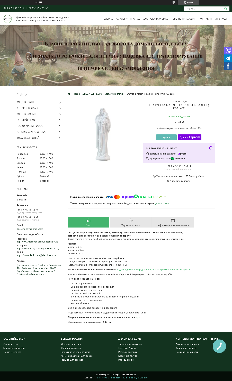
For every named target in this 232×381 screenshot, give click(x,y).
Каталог (120, 18)
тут (138, 317)
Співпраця (221, 18)
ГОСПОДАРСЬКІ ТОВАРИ (30, 125)
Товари (76, 94)
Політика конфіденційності (135, 377)
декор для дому (142, 269)
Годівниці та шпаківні (14, 348)
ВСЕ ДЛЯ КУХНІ (25, 102)
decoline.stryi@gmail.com (30, 228)
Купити (166, 137)
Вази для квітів (126, 359)
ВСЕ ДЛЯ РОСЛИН (26, 114)
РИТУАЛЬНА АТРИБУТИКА (31, 131)
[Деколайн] (8, 18)
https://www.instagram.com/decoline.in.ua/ (38, 248)
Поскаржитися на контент (108, 377)
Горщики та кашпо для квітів (75, 351)
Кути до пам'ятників (186, 348)
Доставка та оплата (155, 18)
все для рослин (161, 269)
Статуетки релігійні (114, 94)
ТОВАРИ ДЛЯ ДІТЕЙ (28, 137)
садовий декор (125, 269)
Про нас (135, 18)
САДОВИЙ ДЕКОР (26, 119)
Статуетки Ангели (127, 348)
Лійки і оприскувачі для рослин (77, 355)
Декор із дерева (12, 351)
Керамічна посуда (127, 355)
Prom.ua (132, 374)
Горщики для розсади (72, 359)
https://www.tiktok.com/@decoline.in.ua (36, 255)
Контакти (206, 18)
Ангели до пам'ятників (187, 344)
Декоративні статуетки (130, 344)
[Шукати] (225, 8)
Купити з (184, 137)
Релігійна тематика (127, 351)
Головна (108, 18)
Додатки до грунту (71, 344)
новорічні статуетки (180, 269)
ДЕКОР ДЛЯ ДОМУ (27, 108)
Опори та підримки (71, 348)
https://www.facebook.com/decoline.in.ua (37, 241)
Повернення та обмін (184, 18)
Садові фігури (10, 344)
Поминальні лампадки (187, 351)
